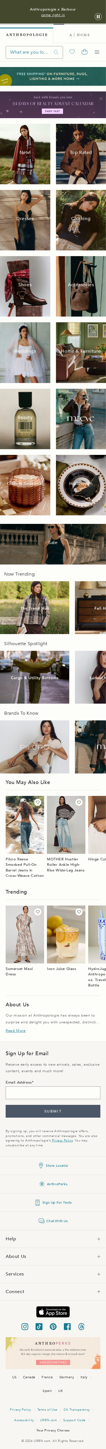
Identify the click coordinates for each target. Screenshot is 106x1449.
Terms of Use (47, 1410)
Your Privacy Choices (53, 1430)
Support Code (74, 1420)
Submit (53, 1111)
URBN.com (48, 1420)
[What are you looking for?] (56, 52)
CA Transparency (77, 1410)
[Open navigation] (97, 52)
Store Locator (57, 1166)
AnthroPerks (57, 1184)
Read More (15, 1030)
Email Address (19, 1082)
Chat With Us (57, 1221)
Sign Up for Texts (57, 1203)
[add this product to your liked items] (37, 802)
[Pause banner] (98, 17)
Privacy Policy (62, 1140)
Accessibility (24, 1420)
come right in (53, 15)
